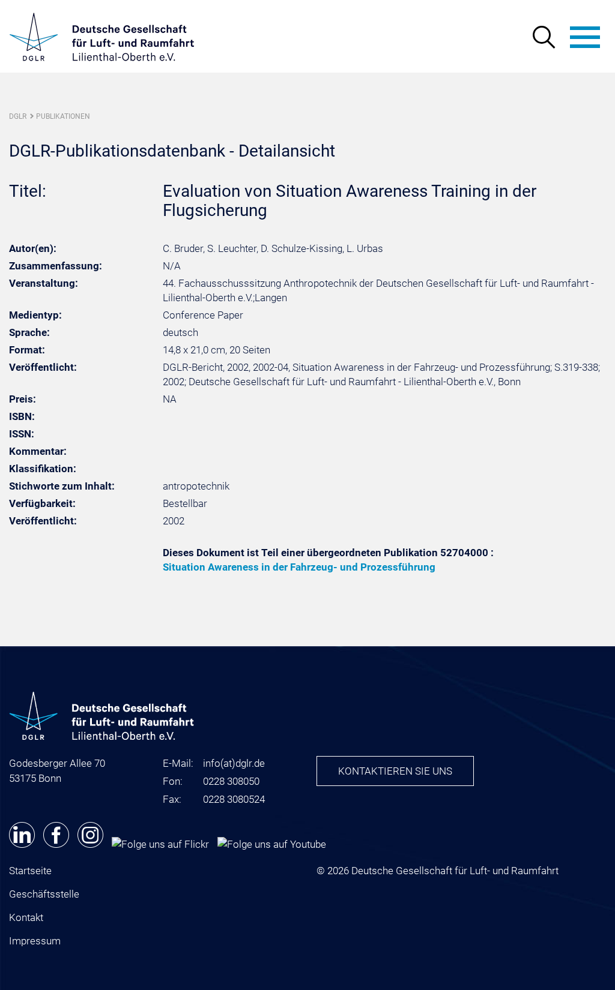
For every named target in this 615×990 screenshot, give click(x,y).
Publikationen (63, 116)
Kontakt (26, 917)
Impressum (35, 941)
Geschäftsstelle (44, 894)
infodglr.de (234, 763)
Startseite (30, 871)
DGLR (17, 116)
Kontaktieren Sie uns (395, 771)
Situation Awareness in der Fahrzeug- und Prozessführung (299, 567)
